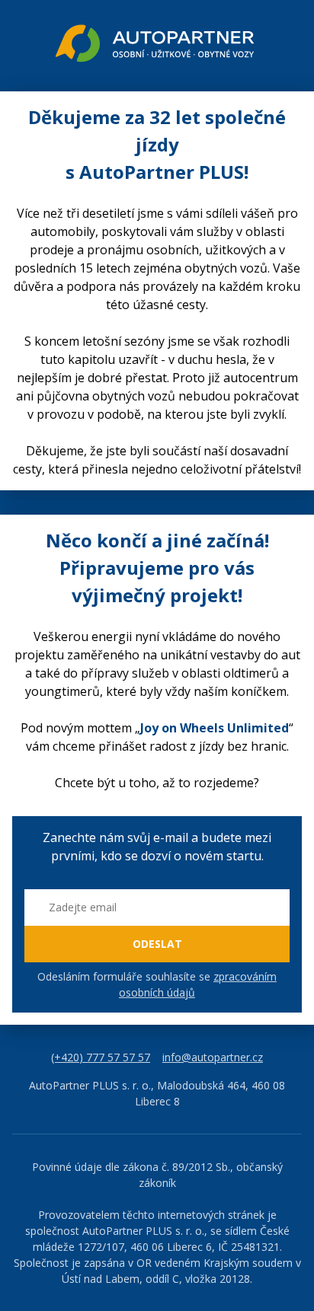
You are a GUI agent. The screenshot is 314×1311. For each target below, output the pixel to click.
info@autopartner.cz (212, 1057)
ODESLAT (157, 943)
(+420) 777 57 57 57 (100, 1057)
